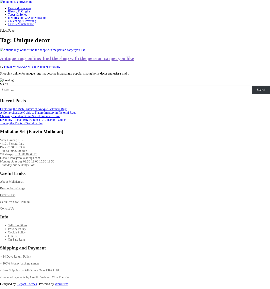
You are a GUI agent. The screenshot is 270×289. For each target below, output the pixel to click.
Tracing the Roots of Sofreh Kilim (21, 123)
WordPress (61, 284)
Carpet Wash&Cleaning (15, 201)
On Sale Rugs (16, 239)
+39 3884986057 (26, 154)
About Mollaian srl (12, 181)
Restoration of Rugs (12, 188)
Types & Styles (17, 14)
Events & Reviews (19, 8)
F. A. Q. (13, 236)
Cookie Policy (17, 232)
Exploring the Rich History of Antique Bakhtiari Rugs (33, 109)
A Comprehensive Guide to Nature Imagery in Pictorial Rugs (38, 112)
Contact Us (7, 208)
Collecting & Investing (22, 21)
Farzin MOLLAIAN (17, 66)
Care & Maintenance (21, 24)
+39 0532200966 (16, 150)
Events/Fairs (7, 195)
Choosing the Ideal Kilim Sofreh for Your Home (30, 116)
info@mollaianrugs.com (25, 158)
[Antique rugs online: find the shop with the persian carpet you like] (42, 50)
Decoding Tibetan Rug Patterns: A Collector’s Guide (33, 119)
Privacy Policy (17, 228)
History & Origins (19, 11)
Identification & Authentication (27, 17)
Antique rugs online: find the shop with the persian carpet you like (67, 58)
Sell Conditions (17, 225)
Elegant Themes (27, 284)
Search (4, 83)
